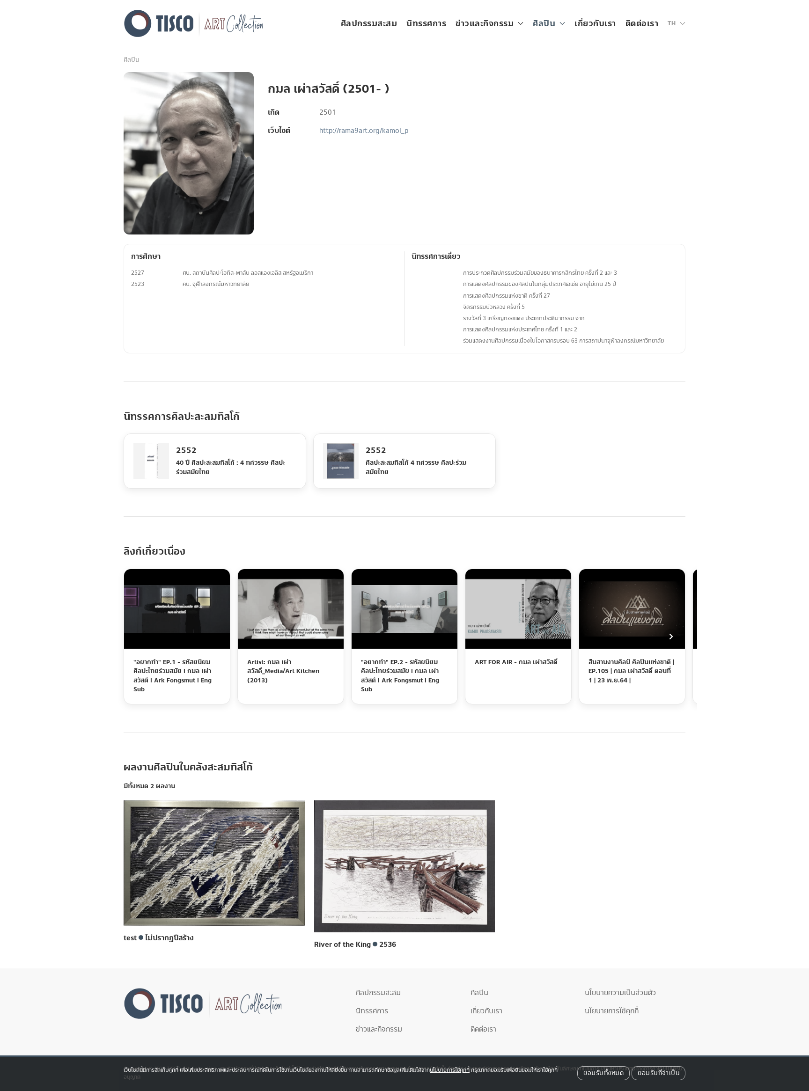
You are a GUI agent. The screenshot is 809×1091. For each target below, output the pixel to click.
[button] (676, 23)
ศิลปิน (131, 60)
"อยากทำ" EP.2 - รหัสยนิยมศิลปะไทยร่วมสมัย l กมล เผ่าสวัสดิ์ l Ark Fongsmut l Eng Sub (400, 675)
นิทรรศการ (426, 23)
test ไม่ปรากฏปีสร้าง (159, 938)
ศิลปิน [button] (544, 23)
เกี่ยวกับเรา (595, 23)
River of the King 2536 (355, 944)
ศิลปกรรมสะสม (369, 23)
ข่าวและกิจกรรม (379, 1029)
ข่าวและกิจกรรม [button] (485, 23)
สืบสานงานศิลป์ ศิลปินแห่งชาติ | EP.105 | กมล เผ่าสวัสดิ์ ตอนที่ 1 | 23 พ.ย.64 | (631, 671)
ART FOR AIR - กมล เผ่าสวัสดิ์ (516, 661)
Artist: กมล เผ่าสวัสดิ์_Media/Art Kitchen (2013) (283, 671)
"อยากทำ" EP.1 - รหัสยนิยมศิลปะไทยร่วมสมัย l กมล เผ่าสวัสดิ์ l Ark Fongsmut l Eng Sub (172, 675)
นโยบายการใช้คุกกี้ (612, 1011)
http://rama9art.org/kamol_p (364, 130)
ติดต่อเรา (642, 23)
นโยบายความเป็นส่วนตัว (620, 993)
